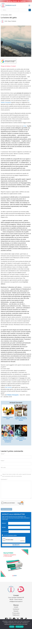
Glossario (16, 611)
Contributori (16, 609)
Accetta (12, 626)
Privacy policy (16, 613)
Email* (4, 523)
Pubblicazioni (16, 615)
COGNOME (5, 531)
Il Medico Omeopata (12, 395)
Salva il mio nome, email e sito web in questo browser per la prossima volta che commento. (16, 475)
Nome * (3, 454)
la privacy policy (12, 535)
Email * (3, 460)
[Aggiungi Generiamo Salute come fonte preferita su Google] (8, 61)
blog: (25, 126)
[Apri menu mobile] (29, 5)
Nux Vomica (8, 387)
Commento (4, 479)
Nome (4, 527)
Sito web (3, 467)
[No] (30, 624)
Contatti (16, 607)
